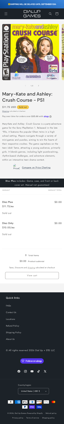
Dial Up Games (20, 413)
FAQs (8, 305)
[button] (6, 14)
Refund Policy (12, 325)
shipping (31, 267)
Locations (10, 319)
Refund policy (51, 413)
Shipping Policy (13, 332)
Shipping (5, 111)
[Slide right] (38, 85)
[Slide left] (25, 85)
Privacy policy (17, 418)
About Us (10, 339)
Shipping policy (48, 418)
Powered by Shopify (35, 413)
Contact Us (11, 312)
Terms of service (32, 418)
